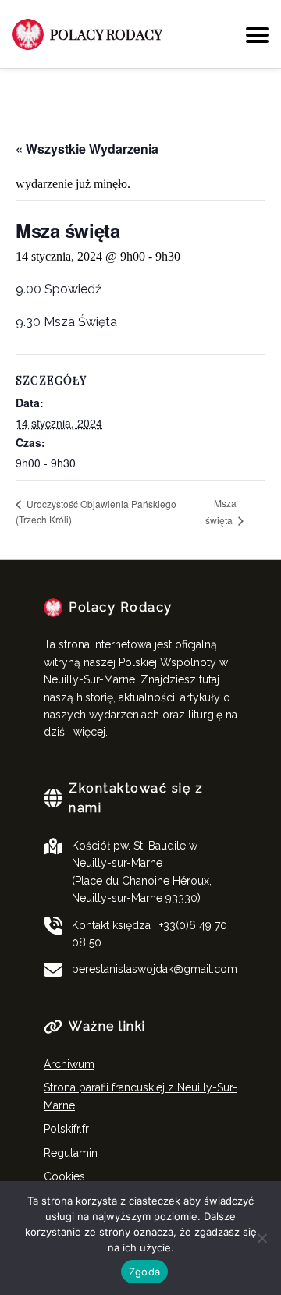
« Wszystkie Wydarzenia (87, 149)
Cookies (64, 1176)
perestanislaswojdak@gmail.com (154, 969)
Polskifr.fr (66, 1129)
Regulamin (71, 1153)
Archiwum (69, 1064)
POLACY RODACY (106, 34)
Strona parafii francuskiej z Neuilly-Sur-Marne (140, 1096)
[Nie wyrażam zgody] (261, 1238)
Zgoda (144, 1271)
